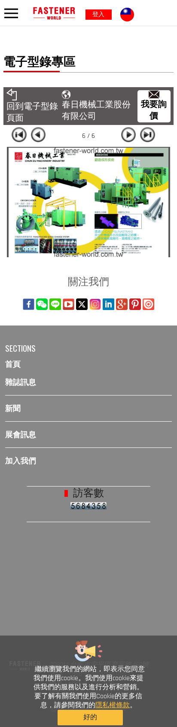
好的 (90, 717)
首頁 (13, 364)
